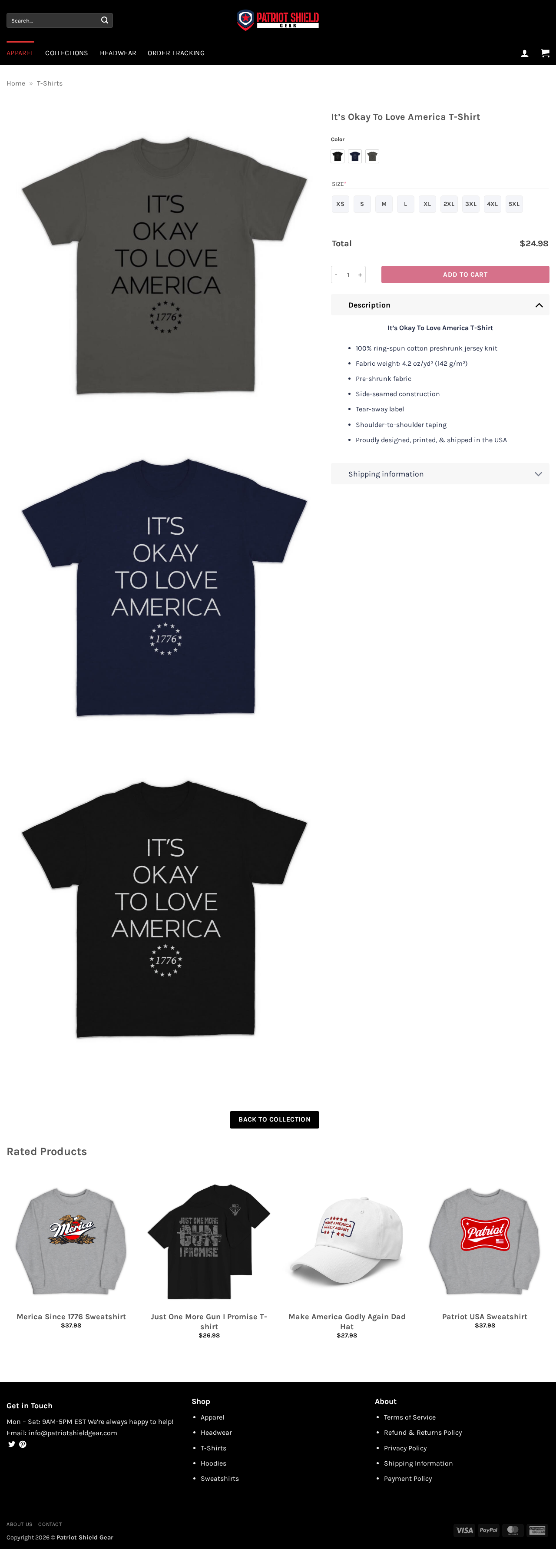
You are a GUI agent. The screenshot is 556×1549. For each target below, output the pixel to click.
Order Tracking (176, 53)
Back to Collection (274, 1119)
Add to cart (465, 274)
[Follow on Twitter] (11, 1445)
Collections (67, 53)
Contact (50, 1524)
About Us (20, 1524)
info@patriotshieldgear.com (72, 1433)
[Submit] (104, 20)
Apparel (20, 53)
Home (16, 83)
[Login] (524, 53)
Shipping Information (418, 1463)
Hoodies (213, 1463)
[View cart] (545, 53)
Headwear (118, 53)
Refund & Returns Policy (423, 1432)
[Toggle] (538, 304)
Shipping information (386, 474)
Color (337, 139)
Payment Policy (408, 1478)
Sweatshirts (220, 1478)
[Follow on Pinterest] (22, 1445)
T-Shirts (50, 83)
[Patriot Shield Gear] (278, 21)
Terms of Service (410, 1417)
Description (369, 305)
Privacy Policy (405, 1448)
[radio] (337, 156)
